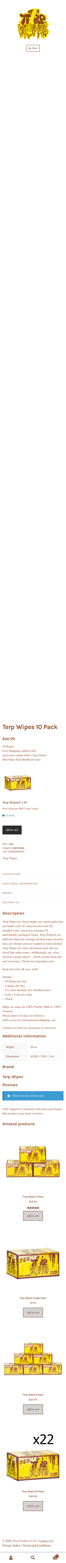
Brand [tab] (7, 892)
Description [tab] (11, 874)
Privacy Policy (11, 1545)
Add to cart (12, 829)
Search (33, 1558)
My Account (11, 1558)
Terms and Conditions (37, 1545)
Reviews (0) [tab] (11, 902)
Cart (51, 1555)
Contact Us (46, 1540)
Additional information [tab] (20, 883)
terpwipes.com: (44, 961)
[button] (17, 782)
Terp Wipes (18, 848)
